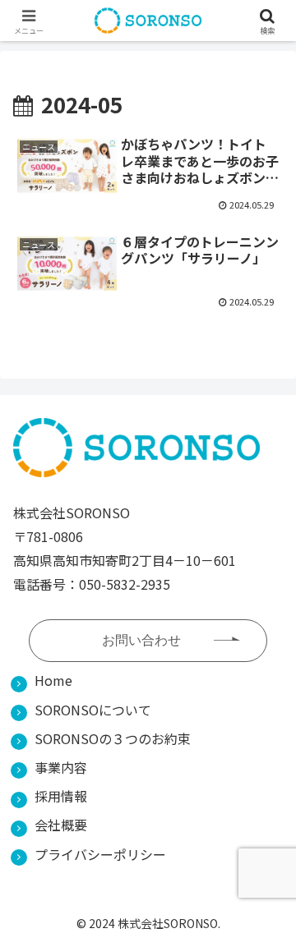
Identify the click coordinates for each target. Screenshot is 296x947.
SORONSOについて (93, 709)
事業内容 (61, 767)
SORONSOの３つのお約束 (113, 738)
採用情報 (61, 796)
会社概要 (61, 824)
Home (53, 680)
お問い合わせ (141, 640)
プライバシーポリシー (100, 854)
